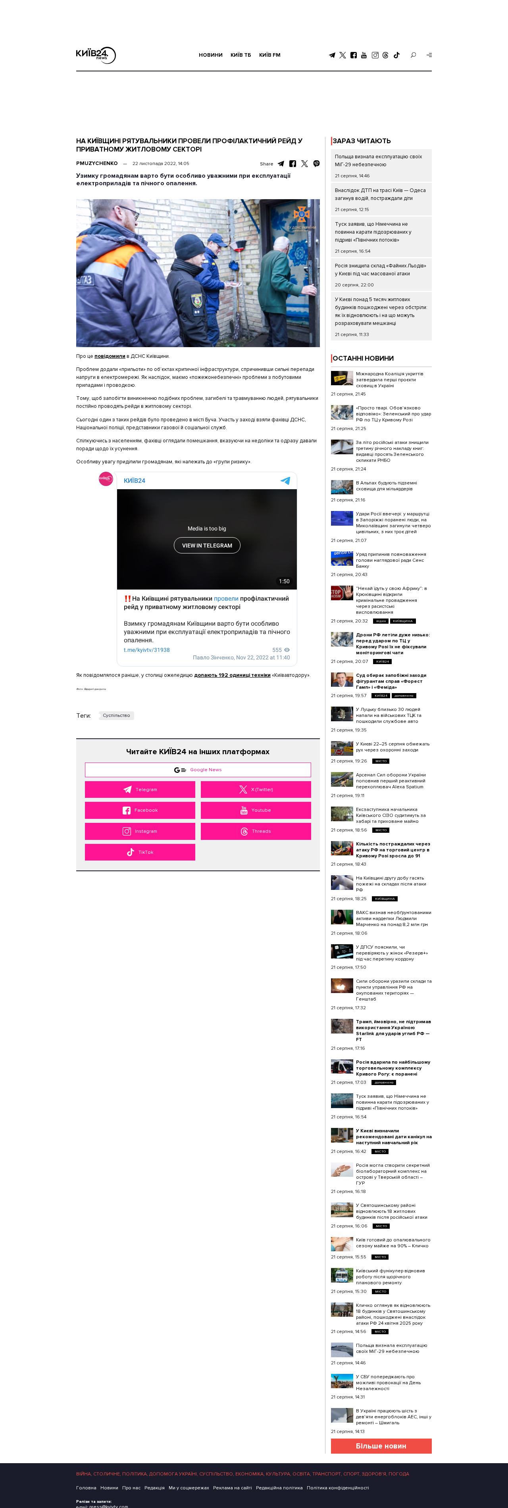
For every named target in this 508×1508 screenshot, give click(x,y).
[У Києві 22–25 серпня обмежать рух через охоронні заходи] (342, 748)
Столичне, (107, 1474)
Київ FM (270, 55)
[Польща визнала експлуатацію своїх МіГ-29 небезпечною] (342, 1350)
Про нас (131, 1488)
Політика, (135, 1474)
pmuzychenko (97, 163)
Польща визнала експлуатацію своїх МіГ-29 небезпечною (391, 1348)
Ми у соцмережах (189, 1488)
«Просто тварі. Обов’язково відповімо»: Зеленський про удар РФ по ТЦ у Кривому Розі (393, 414)
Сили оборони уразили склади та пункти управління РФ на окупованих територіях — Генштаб (394, 990)
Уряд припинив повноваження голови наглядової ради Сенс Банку (391, 560)
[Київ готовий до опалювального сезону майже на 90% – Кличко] (342, 1244)
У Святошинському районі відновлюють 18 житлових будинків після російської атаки (391, 1211)
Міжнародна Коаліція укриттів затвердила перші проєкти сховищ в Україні (389, 380)
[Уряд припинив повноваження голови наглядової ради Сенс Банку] (342, 558)
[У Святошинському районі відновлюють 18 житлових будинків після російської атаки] (342, 1210)
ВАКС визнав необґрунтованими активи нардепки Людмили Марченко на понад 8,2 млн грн (393, 919)
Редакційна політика (279, 1488)
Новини (211, 55)
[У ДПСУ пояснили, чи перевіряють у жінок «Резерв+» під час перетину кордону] (342, 951)
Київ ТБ (241, 55)
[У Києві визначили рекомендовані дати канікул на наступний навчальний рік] (342, 1135)
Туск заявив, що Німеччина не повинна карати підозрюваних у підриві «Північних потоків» (373, 232)
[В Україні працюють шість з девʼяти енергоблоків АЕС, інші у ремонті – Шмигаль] (342, 1415)
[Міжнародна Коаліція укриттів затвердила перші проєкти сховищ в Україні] (342, 378)
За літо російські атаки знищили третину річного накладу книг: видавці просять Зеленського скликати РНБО (392, 451)
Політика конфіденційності (338, 1488)
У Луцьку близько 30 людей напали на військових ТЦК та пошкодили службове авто (388, 715)
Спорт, (352, 1474)
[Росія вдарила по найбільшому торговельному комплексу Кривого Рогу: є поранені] (342, 1066)
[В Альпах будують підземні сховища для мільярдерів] (342, 487)
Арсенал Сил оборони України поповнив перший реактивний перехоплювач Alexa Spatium (391, 781)
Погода (399, 1474)
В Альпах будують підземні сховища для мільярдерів (386, 486)
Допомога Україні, (173, 1474)
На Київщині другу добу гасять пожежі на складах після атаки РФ (391, 884)
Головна (86, 1488)
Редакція (154, 1488)
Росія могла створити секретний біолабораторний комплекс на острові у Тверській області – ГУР (393, 1174)
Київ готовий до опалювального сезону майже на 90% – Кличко (393, 1243)
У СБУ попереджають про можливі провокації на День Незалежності (388, 1383)
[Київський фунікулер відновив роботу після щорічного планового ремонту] (342, 1275)
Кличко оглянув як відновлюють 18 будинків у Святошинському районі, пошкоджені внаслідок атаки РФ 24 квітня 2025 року (393, 1314)
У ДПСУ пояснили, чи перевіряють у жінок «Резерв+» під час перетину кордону (392, 953)
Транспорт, (327, 1474)
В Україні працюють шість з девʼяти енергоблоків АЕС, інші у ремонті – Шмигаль (393, 1417)
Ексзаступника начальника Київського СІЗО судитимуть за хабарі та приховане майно (391, 815)
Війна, (84, 1474)
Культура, (278, 1474)
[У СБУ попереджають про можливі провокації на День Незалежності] (342, 1381)
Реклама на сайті (232, 1488)
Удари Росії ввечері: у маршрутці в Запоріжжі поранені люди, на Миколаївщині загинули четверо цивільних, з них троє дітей (393, 523)
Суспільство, (216, 1474)
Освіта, (301, 1474)
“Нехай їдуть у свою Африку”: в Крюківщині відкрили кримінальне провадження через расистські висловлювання (391, 600)
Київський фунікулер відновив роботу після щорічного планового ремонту (390, 1277)
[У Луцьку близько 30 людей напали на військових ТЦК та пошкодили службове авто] (342, 714)
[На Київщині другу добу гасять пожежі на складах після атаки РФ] (342, 882)
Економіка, (250, 1474)
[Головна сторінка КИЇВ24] (96, 55)
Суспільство (116, 715)
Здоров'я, (374, 1474)
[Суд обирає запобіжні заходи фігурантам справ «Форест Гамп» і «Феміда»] (342, 679)
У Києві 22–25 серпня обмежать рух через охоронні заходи (392, 747)
